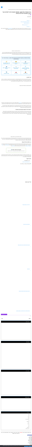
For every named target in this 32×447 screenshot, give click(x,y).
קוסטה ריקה (18, 432)
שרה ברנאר (20, 102)
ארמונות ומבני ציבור (27, 419)
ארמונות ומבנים (3, 314)
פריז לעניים (28, 20)
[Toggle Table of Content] (30, 18)
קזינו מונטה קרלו (10, 28)
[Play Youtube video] (16, 93)
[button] (30, 441)
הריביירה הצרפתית (27, 428)
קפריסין (14, 432)
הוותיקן (17, 433)
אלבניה (3, 432)
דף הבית (30, 9)
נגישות (23, 432)
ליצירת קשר (28, 26)
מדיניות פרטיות (25, 432)
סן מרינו (15, 433)
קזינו (28, 420)
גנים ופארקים (28, 421)
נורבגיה (9, 432)
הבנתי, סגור (30, 446)
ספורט (28, 426)
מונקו (30, 28)
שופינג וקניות (28, 427)
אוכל (28, 415)
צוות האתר (29, 14)
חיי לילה (28, 422)
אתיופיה (16, 432)
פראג (18, 433)
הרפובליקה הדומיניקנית (6, 432)
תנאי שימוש (29, 432)
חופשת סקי (13, 433)
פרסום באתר (21, 432)
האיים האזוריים (12, 432)
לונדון (1, 432)
